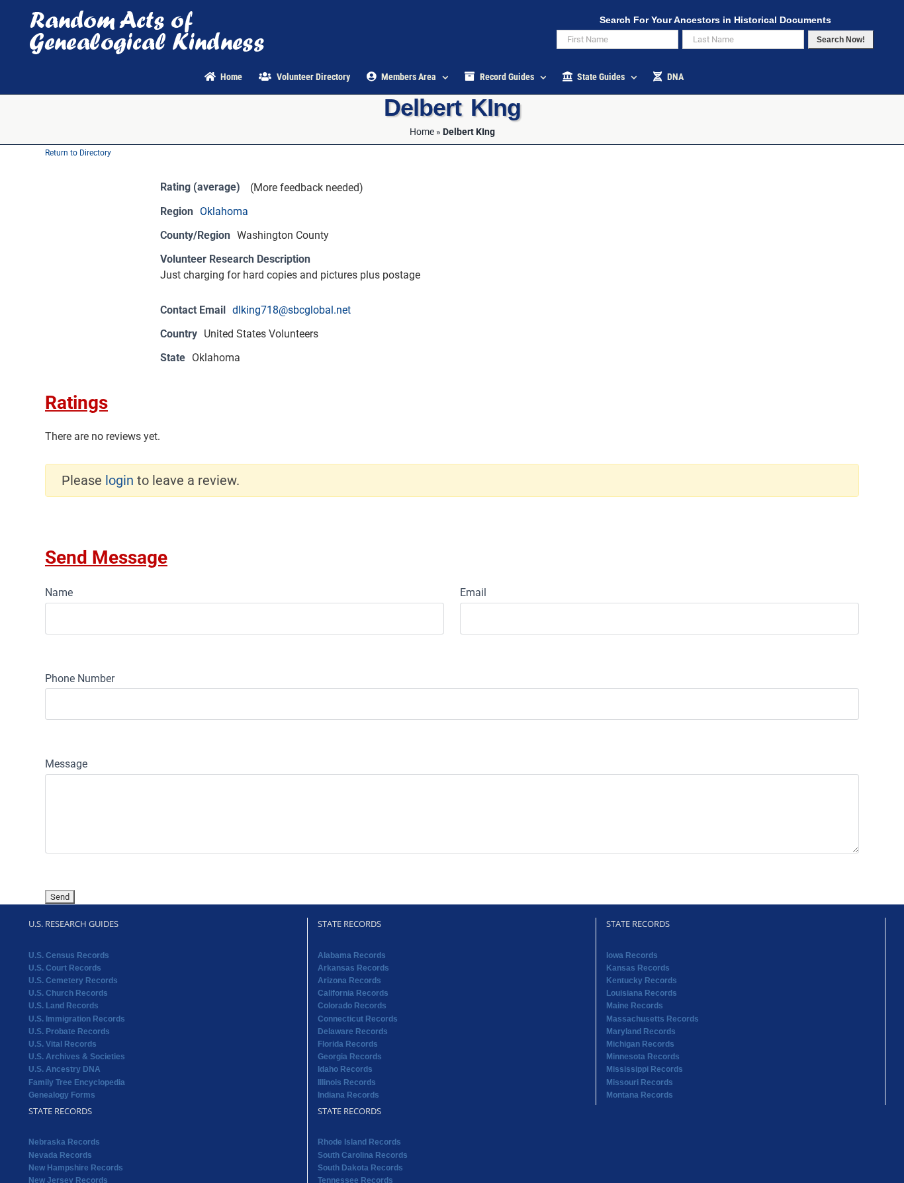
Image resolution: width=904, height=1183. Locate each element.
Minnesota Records (643, 1056)
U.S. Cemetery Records (73, 980)
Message (66, 764)
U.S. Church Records (68, 993)
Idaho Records (345, 1069)
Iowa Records (632, 955)
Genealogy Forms (61, 1095)
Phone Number (79, 678)
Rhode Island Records (359, 1142)
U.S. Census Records (68, 955)
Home (422, 131)
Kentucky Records (641, 980)
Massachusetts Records (652, 1019)
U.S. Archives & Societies (76, 1056)
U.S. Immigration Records (76, 1019)
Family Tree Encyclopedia (76, 1082)
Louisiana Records (641, 993)
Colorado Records (352, 1005)
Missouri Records (639, 1082)
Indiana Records (348, 1095)
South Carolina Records (363, 1155)
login (119, 480)
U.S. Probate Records (69, 1031)
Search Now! (841, 39)
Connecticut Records (358, 1019)
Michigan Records (640, 1044)
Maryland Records (641, 1031)
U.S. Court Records (64, 968)
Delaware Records (353, 1031)
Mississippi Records (644, 1069)
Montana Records (639, 1095)
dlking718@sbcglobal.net (291, 310)
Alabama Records (352, 955)
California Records (353, 993)
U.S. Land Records (63, 1005)
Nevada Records (60, 1155)
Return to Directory (78, 152)
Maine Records (634, 1005)
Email (473, 592)
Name (59, 592)
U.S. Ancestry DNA (64, 1069)
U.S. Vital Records (62, 1044)
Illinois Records (347, 1082)
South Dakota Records (360, 1167)
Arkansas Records (353, 968)
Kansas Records (638, 968)
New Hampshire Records (75, 1167)
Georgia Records (350, 1056)
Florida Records (348, 1044)
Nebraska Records (64, 1142)
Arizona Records (349, 980)
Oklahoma (224, 211)
